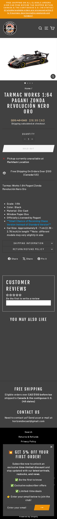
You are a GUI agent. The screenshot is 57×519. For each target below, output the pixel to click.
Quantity (28, 134)
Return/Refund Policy (28, 249)
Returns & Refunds (28, 436)
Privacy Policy (28, 441)
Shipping (16, 123)
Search (28, 432)
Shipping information (29, 243)
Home (28, 88)
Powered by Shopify (28, 516)
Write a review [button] (28, 302)
